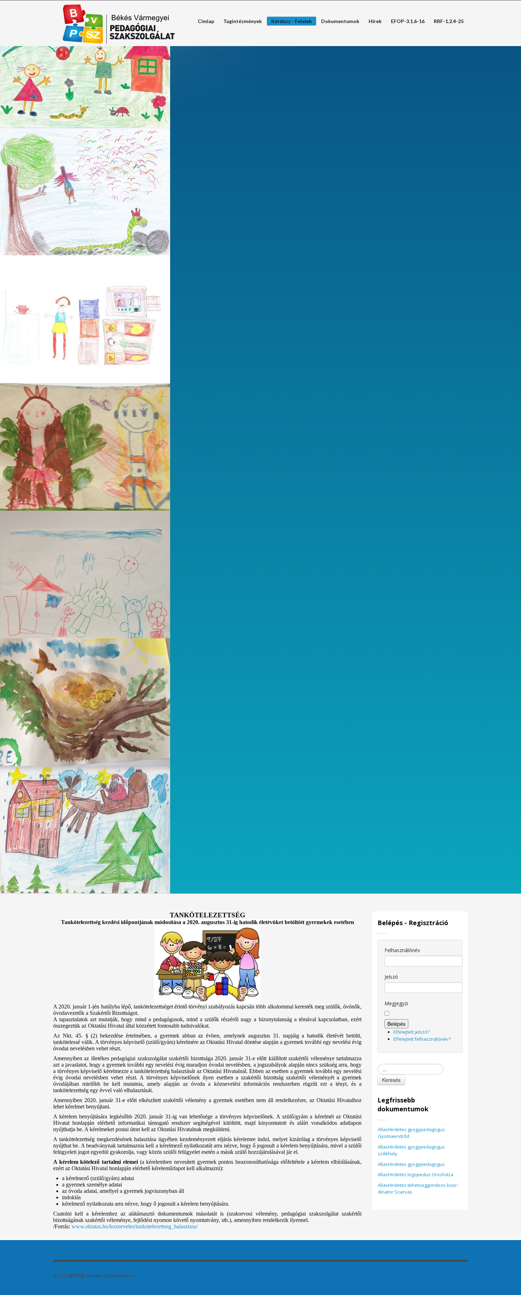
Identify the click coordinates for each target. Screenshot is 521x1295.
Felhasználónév (402, 950)
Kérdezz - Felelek (289, 22)
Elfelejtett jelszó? (411, 1032)
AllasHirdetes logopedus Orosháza (415, 1174)
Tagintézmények (240, 21)
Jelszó (391, 976)
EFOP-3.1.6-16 (408, 21)
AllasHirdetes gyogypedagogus (411, 1164)
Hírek (375, 21)
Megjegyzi (396, 1003)
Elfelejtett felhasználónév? (422, 1039)
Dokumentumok (340, 21)
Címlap (204, 21)
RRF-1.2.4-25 (449, 21)
